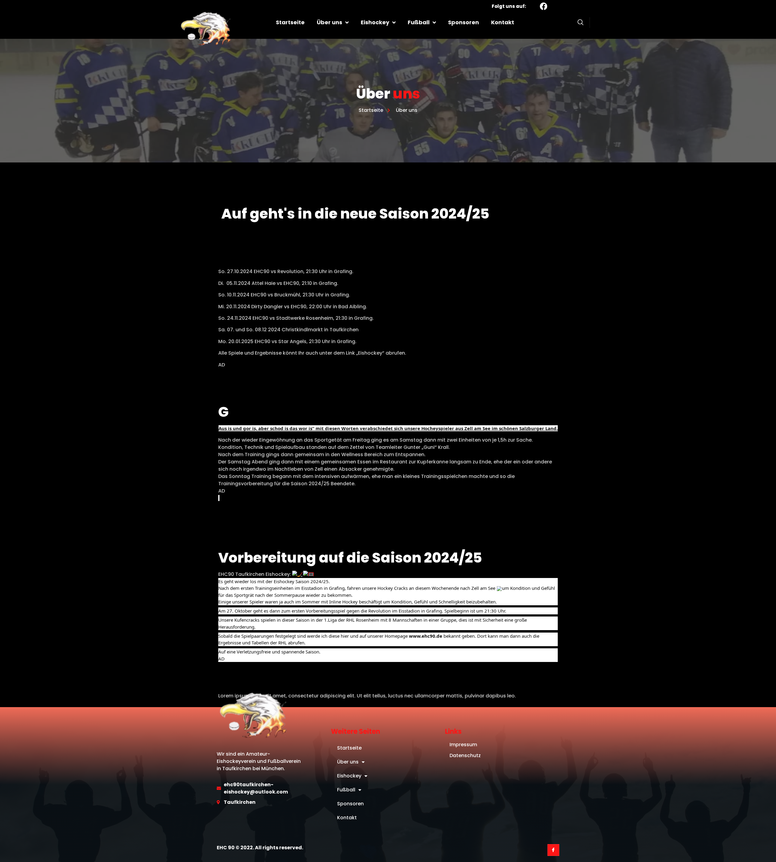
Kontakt (502, 22)
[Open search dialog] (580, 23)
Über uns (329, 22)
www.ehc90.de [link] (425, 636)
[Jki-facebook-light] (553, 850)
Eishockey (375, 22)
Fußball (419, 22)
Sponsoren (463, 22)
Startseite (290, 22)
